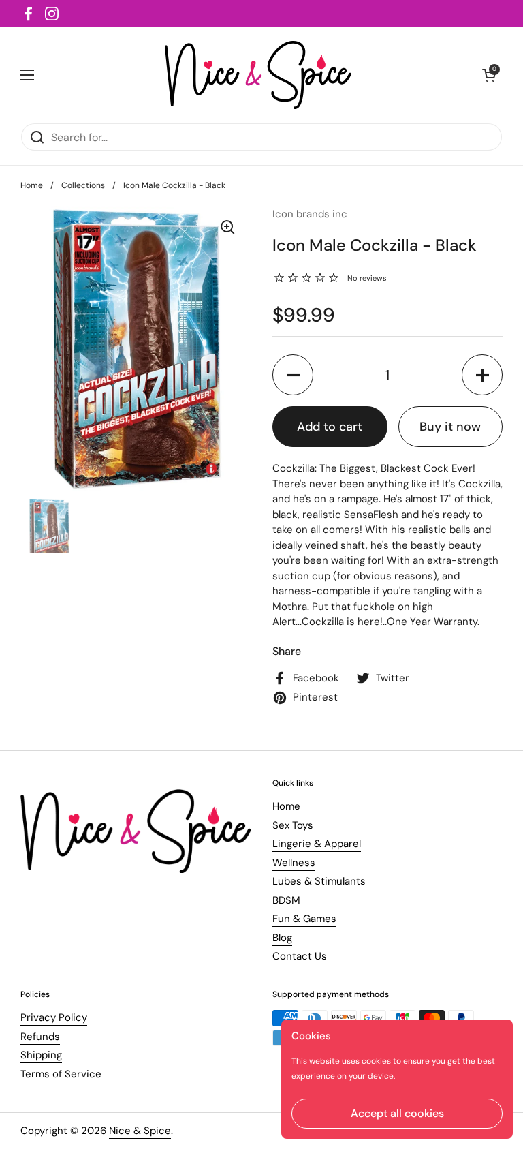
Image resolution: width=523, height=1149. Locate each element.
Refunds (40, 1036)
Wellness (293, 863)
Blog (282, 938)
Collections (83, 185)
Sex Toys (292, 825)
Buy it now (450, 426)
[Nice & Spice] (258, 75)
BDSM (286, 900)
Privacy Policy (53, 1017)
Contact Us (299, 956)
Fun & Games (304, 918)
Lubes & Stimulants (319, 881)
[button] (292, 374)
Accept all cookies (397, 1113)
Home (31, 185)
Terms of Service (60, 1074)
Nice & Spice (140, 1130)
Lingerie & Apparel (316, 844)
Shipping (41, 1055)
